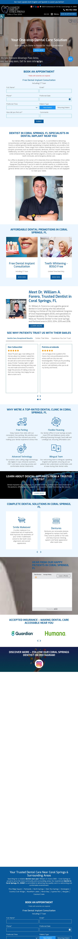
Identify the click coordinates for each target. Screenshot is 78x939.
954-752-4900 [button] (71, 10)
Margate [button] (65, 891)
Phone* (9, 96)
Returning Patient (64, 108)
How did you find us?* (14, 112)
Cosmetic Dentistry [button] (42, 528)
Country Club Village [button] (17, 891)
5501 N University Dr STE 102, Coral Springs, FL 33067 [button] (59, 7)
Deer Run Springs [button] (52, 889)
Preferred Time (12, 104)
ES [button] (48, 14)
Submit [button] (39, 121)
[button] (2, 16)
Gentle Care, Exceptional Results (20, 338)
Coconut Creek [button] (39, 894)
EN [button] (45, 14)
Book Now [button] (22, 277)
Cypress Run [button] (55, 891)
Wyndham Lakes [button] (33, 891)
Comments (44, 112)
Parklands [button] (27, 889)
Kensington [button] (65, 889)
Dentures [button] (8, 528)
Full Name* (10, 87)
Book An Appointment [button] (68, 14)
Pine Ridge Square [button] (15, 889)
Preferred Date (44, 96)
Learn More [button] (39, 57)
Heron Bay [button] (45, 891)
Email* (41, 87)
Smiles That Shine (42, 338)
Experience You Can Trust (61, 338)
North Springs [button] (38, 889)
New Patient (47, 108)
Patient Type (44, 104)
